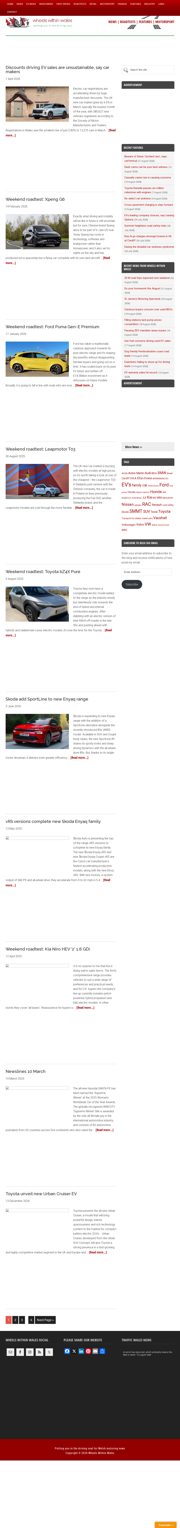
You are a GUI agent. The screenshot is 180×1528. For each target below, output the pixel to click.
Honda (131, 492)
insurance (137, 497)
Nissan (128, 504)
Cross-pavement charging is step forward (148, 204)
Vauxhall (160, 518)
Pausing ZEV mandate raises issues (145, 330)
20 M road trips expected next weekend (147, 278)
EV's (126, 485)
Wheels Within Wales (39, 22)
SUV (146, 511)
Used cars (147, 518)
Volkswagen (129, 524)
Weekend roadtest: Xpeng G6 (35, 199)
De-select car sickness (137, 198)
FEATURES (145, 21)
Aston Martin (136, 473)
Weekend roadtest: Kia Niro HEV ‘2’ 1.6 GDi (48, 949)
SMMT (135, 511)
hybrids (146, 492)
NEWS (112, 21)
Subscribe (132, 584)
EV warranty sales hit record (140, 372)
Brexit (170, 473)
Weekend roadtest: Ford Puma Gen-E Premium (52, 326)
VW (148, 524)
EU (166, 478)
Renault (157, 504)
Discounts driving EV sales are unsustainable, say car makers (57, 69)
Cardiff (126, 478)
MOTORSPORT (164, 21)
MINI (159, 497)
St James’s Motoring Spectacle (142, 298)
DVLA (133, 478)
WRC (124, 530)
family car (139, 485)
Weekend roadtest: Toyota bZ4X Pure (43, 571)
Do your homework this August (142, 288)
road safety (168, 505)
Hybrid (139, 492)
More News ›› (133, 447)
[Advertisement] (90, 49)
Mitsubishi (168, 498)
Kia (149, 497)
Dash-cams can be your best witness (146, 167)
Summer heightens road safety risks (145, 225)
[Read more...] (84, 385)
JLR (144, 497)
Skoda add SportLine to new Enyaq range (47, 699)
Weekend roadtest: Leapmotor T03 (40, 449)
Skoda (125, 512)
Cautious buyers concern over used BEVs (148, 309)
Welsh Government (160, 525)
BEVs (154, 473)
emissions (159, 478)
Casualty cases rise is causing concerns (147, 177)
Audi (148, 473)
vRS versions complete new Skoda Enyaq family (53, 821)
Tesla (154, 511)
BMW (162, 473)
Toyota (164, 511)
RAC (146, 504)
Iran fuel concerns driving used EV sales (147, 340)
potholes (138, 505)
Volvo (140, 524)
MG (154, 497)
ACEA (125, 473)
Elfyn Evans (144, 478)
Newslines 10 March (26, 1071)
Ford (164, 484)
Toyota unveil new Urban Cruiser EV (41, 1193)
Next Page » (45, 1320)
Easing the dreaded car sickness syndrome (149, 246)
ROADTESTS (127, 21)
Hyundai (156, 492)
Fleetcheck (153, 485)
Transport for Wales (131, 518)
